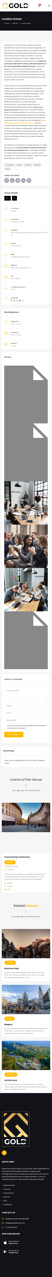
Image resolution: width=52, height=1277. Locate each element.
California (11, 1074)
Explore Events (9, 1185)
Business (10, 862)
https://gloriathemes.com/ (21, 268)
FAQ (5, 1201)
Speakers (37, 165)
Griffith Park (10, 1080)
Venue (7, 169)
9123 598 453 (15, 279)
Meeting (28, 165)
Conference (10, 165)
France (9, 1019)
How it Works (9, 1193)
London (13, 211)
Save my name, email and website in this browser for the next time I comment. (26, 727)
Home (7, 23)
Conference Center (18, 222)
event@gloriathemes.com (20, 257)
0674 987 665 (16, 246)
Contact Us (8, 1204)
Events (19, 165)
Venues (15, 23)
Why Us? (7, 1197)
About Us (7, 1189)
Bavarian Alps (11, 968)
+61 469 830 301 (11, 1227)
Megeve (8, 1024)
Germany (10, 963)
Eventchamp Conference (17, 857)
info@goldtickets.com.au (15, 1223)
